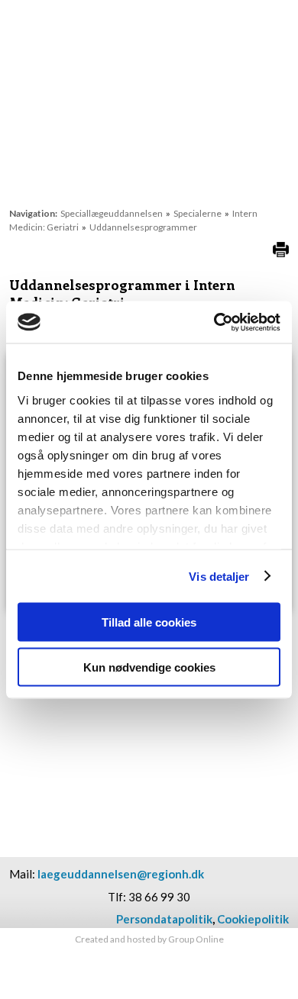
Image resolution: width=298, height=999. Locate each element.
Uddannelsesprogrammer (143, 227)
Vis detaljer (219, 575)
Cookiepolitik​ (253, 919)
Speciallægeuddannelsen (112, 213)
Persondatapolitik (164, 919)
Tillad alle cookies (149, 622)
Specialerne (198, 213)
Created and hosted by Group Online (149, 939)
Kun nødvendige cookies (149, 666)
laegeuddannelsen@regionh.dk (120, 874)
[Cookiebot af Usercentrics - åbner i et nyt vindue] (214, 322)
